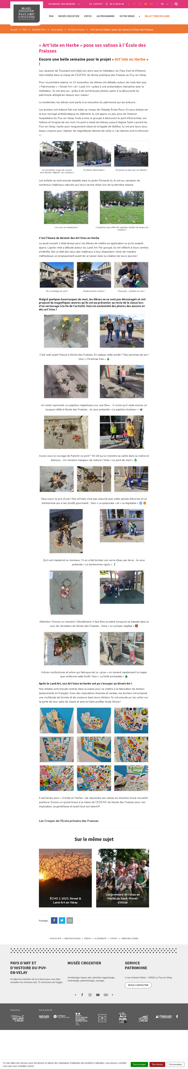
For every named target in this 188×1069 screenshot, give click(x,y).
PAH (51, 16)
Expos (88, 16)
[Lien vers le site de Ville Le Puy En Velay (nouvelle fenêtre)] (129, 1018)
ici (40, 135)
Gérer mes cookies (129, 939)
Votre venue (127, 16)
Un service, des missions (62, 4)
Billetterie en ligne (157, 16)
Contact (114, 939)
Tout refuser (157, 1064)
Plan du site (55, 939)
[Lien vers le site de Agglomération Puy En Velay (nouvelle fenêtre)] (22, 1018)
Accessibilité (100, 939)
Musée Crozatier (68, 16)
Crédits (87, 939)
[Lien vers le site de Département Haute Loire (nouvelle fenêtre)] (149, 1016)
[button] (57, 154)
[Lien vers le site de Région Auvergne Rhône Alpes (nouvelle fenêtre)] (47, 1016)
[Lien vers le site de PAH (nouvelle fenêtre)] (108, 1018)
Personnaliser (175, 1064)
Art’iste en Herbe (130, 59)
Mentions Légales (72, 939)
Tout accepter (139, 1064)
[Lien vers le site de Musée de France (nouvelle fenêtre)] (88, 1018)
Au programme (106, 16)
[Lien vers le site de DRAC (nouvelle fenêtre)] (67, 1019)
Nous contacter (138, 985)
